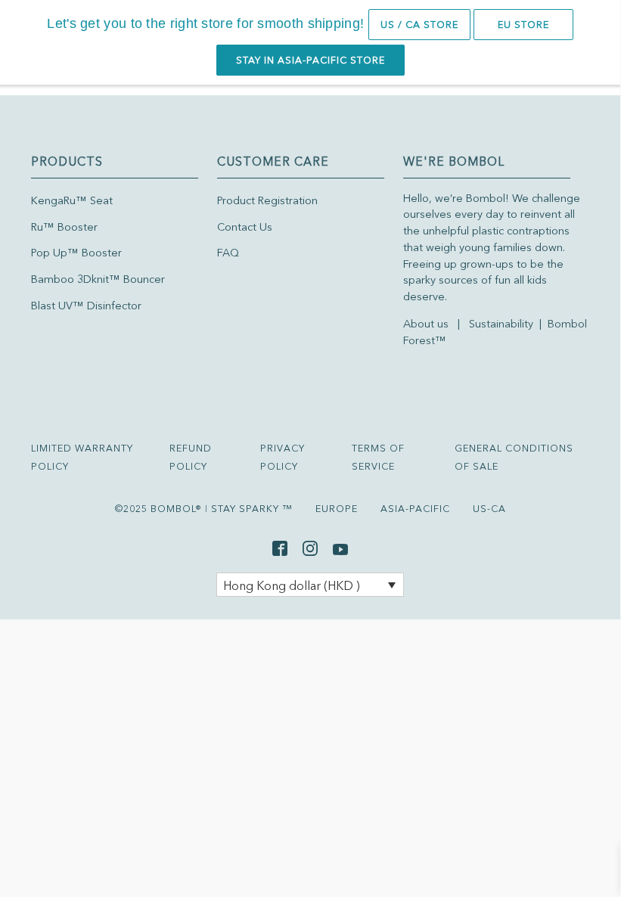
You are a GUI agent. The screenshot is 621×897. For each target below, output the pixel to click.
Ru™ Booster (64, 227)
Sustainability (502, 324)
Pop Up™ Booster (76, 252)
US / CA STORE (419, 24)
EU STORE (523, 24)
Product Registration (267, 200)
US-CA (489, 508)
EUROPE (336, 508)
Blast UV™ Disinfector (86, 305)
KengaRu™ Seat (72, 200)
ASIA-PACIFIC (415, 508)
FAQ (228, 252)
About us (426, 324)
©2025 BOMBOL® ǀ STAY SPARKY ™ (204, 508)
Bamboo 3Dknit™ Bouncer (98, 279)
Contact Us (244, 227)
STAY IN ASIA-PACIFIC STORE (310, 60)
